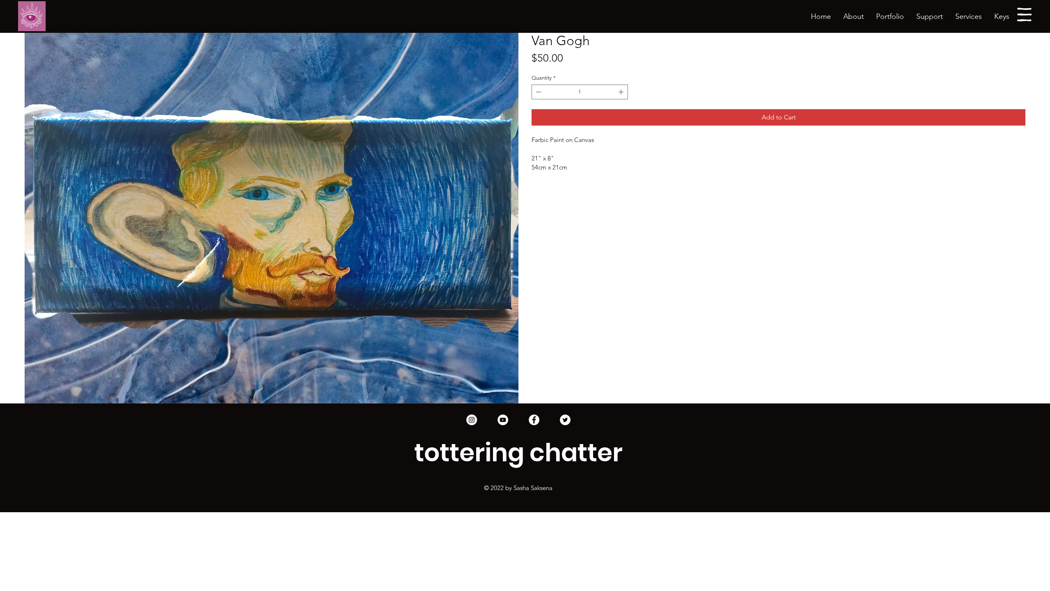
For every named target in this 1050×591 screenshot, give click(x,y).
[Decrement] (538, 92)
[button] (890, 16)
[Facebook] (534, 420)
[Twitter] (565, 420)
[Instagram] (471, 420)
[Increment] (622, 92)
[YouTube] (503, 420)
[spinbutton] (580, 92)
